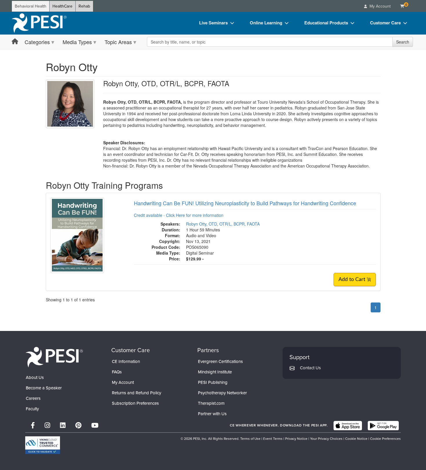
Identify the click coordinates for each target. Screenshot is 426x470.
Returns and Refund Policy (136, 393)
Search (402, 42)
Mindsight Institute (215, 372)
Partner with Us (212, 413)
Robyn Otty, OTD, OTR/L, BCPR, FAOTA (223, 224)
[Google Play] (383, 425)
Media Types (77, 42)
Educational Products (326, 22)
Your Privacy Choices (326, 438)
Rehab (84, 6)
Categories (37, 42)
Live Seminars (213, 22)
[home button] (15, 41)
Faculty (32, 409)
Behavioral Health (30, 6)
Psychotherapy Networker (222, 393)
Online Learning (266, 22)
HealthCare (62, 6)
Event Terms (273, 438)
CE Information (126, 361)
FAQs (117, 372)
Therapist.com (211, 403)
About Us (35, 377)
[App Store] (348, 425)
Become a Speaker (44, 388)
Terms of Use (250, 438)
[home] (39, 23)
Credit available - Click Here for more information (178, 215)
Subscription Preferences (135, 403)
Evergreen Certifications (220, 361)
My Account (123, 382)
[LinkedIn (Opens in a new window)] (63, 425)
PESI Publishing (212, 382)
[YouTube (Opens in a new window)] (95, 425)
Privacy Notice (296, 438)
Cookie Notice (356, 438)
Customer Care (385, 22)
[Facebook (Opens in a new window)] (32, 425)
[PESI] (54, 357)
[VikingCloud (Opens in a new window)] (42, 445)
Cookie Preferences (385, 438)
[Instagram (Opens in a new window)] (47, 425)
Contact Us (310, 368)
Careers (33, 398)
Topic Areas (118, 42)
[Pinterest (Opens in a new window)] (78, 425)
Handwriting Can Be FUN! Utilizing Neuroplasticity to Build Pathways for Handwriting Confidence (245, 203)
